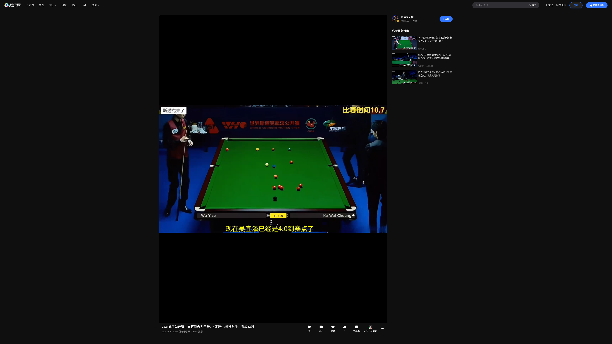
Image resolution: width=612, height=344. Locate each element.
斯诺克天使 (407, 17)
